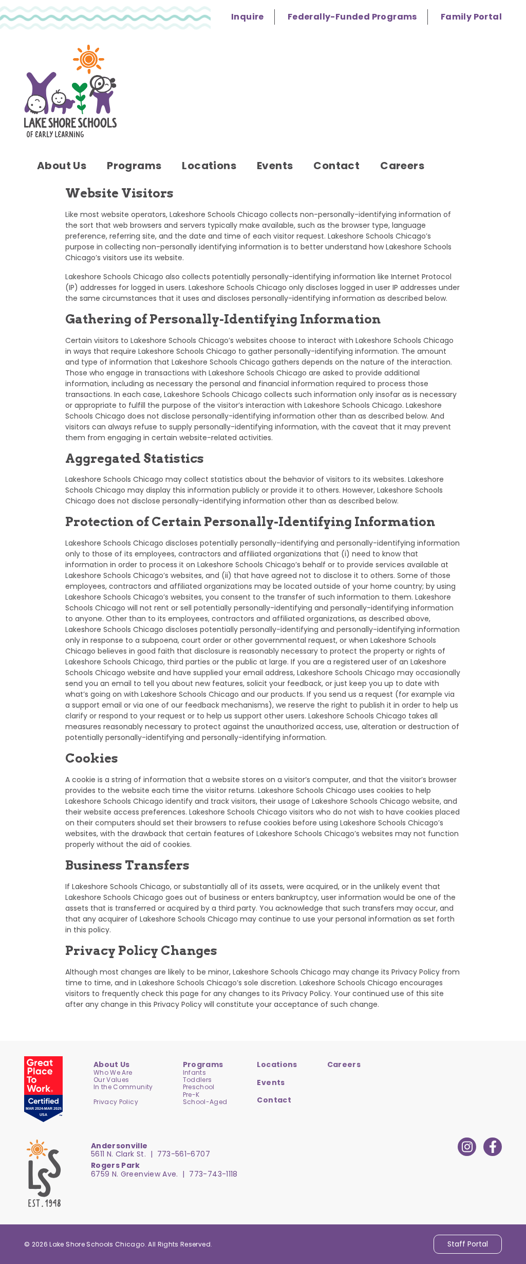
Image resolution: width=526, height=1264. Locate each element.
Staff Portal (467, 1244)
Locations (277, 1064)
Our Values (111, 1079)
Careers (344, 1064)
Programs (203, 1064)
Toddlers (197, 1079)
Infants (194, 1072)
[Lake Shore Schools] (70, 91)
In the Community (123, 1086)
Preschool (199, 1086)
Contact (274, 1100)
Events (271, 1082)
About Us (111, 1064)
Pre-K (191, 1094)
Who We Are (113, 1072)
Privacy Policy (115, 1101)
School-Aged (205, 1101)
